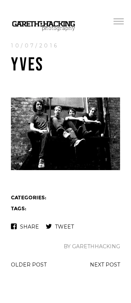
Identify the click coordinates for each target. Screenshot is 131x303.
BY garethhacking (92, 246)
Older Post (29, 264)
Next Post (105, 264)
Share (29, 226)
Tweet (64, 226)
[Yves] (65, 169)
